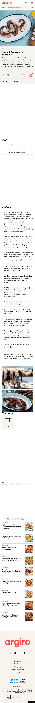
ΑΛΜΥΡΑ (12, 49)
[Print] (8, 74)
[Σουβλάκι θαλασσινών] (29, 594)
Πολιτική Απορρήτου (17, 669)
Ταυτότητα (17, 664)
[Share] (3, 74)
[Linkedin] (17, 74)
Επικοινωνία (17, 661)
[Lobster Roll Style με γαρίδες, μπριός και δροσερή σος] (29, 560)
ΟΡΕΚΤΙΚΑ (18, 484)
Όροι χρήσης (17, 667)
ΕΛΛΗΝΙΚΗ (25, 484)
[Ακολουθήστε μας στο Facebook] (19, 653)
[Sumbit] (33, 7)
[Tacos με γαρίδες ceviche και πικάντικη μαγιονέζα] (29, 538)
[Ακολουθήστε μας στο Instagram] (15, 653)
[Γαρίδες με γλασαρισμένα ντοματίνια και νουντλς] (29, 605)
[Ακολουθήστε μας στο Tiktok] (24, 653)
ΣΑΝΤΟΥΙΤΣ (5, 556)
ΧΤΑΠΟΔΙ (11, 484)
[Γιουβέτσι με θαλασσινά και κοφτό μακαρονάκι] (29, 616)
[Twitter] (13, 74)
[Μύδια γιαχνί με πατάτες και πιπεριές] (29, 583)
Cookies (17, 672)
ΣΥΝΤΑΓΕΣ (4, 49)
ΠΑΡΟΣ (31, 484)
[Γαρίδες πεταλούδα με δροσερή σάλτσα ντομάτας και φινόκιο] (29, 526)
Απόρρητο (31, 702)
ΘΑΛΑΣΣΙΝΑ (19, 49)
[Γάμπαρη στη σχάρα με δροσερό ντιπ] (29, 549)
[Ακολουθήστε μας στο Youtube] (10, 653)
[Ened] (22, 682)
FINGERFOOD (5, 534)
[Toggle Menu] (32, 3)
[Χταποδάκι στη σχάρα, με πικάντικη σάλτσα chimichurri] (29, 571)
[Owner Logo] (14, 681)
